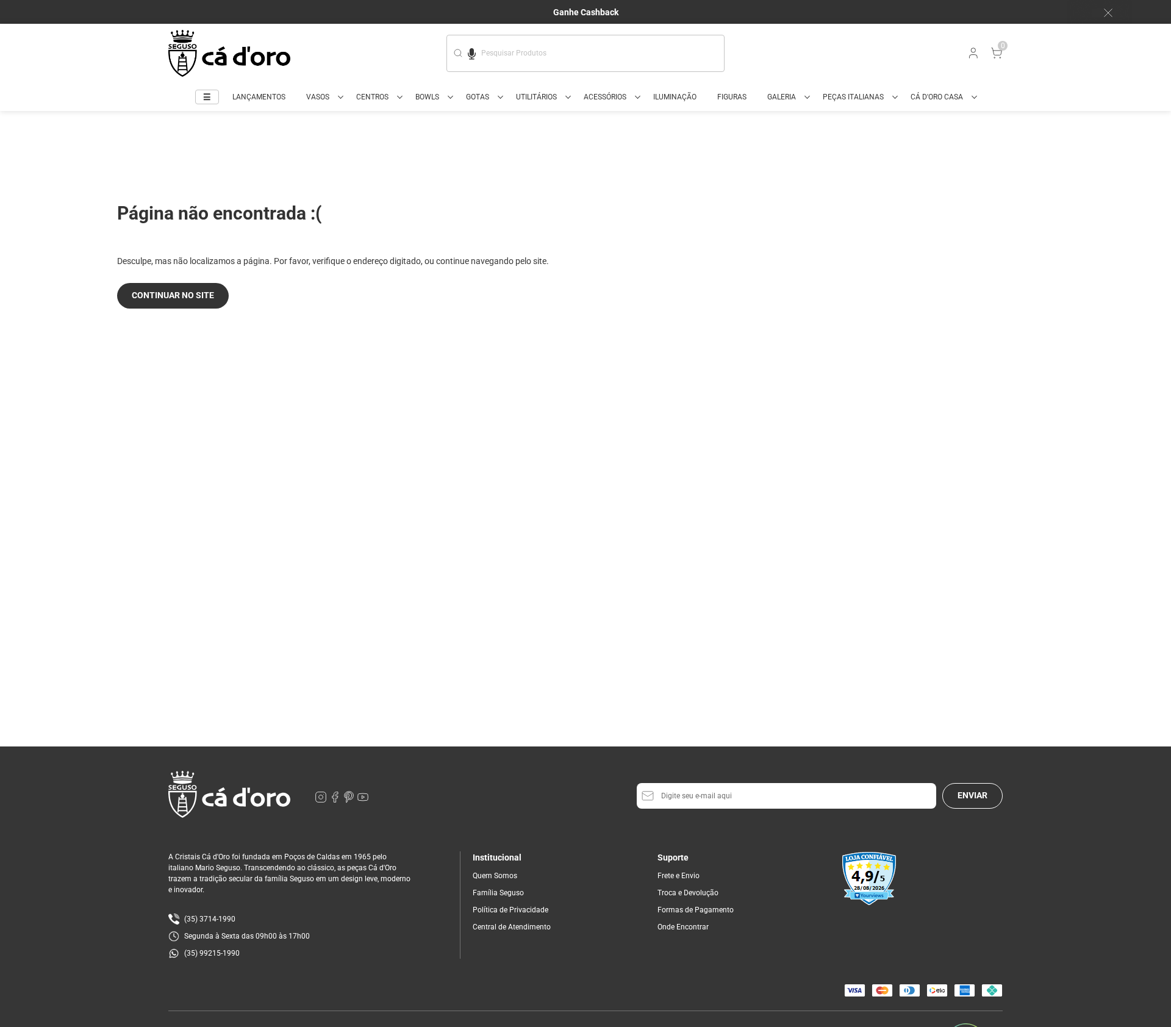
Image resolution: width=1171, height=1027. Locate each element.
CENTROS (372, 97)
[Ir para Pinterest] (350, 800)
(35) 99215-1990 (212, 953)
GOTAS (477, 97)
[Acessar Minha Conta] (972, 56)
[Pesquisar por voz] (471, 52)
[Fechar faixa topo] (1102, 13)
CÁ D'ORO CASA (937, 97)
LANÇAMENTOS (258, 97)
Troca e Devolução (687, 893)
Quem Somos (495, 875)
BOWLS (427, 97)
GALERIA (781, 97)
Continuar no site (173, 295)
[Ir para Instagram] (322, 800)
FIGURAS (732, 97)
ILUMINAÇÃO (675, 97)
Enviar (972, 795)
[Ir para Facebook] (336, 800)
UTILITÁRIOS (536, 97)
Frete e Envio (678, 875)
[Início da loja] (229, 53)
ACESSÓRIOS (605, 97)
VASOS (317, 97)
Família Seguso (498, 893)
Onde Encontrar (683, 927)
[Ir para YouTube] (363, 800)
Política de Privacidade (510, 910)
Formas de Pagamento (695, 910)
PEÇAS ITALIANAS (853, 97)
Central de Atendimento (512, 927)
